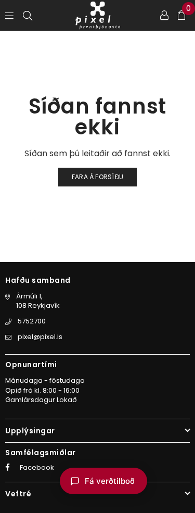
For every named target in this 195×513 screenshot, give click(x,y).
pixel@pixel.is (40, 337)
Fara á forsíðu (97, 176)
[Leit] (27, 15)
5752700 (32, 321)
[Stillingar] (164, 15)
